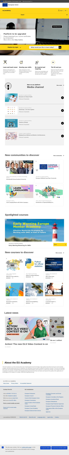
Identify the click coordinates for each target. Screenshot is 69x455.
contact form (15, 398)
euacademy (7, 10)
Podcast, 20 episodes (24, 124)
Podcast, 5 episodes (24, 137)
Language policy (41, 417)
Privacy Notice (14, 383)
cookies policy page (26, 447)
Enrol (55, 244)
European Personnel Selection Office (55, 406)
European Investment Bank (52, 399)
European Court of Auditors (31, 408)
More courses (59, 252)
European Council (29, 395)
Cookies (57, 417)
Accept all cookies (45, 447)
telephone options (12, 395)
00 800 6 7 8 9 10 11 (12, 393)
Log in (61, 10)
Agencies (48, 411)
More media (59, 85)
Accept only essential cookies (59, 447)
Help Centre (6, 383)
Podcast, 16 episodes (24, 111)
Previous (6, 328)
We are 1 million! (56, 340)
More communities (58, 155)
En (66, 10)
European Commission (30, 400)
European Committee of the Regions (54, 397)
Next (63, 328)
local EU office (12, 400)
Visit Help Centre (57, 26)
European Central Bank (30, 406)
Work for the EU (23, 417)
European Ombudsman (51, 401)
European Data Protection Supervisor (55, 403)
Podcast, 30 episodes (24, 99)
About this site (32, 417)
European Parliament (30, 393)
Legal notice (50, 417)
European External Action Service (33, 410)
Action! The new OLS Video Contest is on (26, 344)
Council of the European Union (32, 398)
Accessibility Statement (25, 383)
